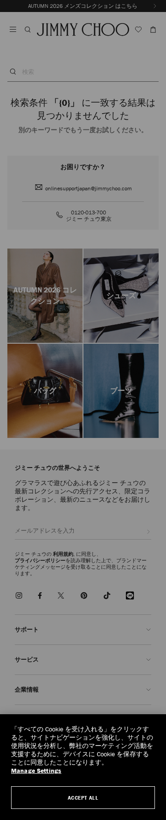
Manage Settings (36, 771)
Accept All (83, 797)
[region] (83, 767)
